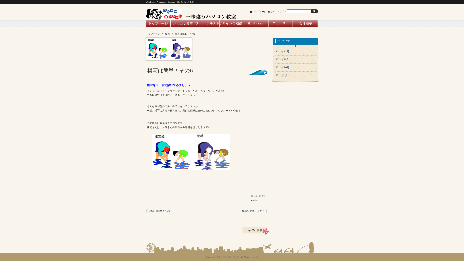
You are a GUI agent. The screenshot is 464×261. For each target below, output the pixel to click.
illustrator (231, 24)
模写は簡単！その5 (160, 211)
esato (254, 200)
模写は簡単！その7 (253, 211)
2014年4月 (282, 75)
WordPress (256, 24)
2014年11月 (282, 59)
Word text (207, 24)
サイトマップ (277, 12)
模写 (167, 33)
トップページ (259, 12)
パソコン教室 (182, 24)
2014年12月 (282, 51)
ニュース (280, 24)
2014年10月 (282, 67)
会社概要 (305, 24)
